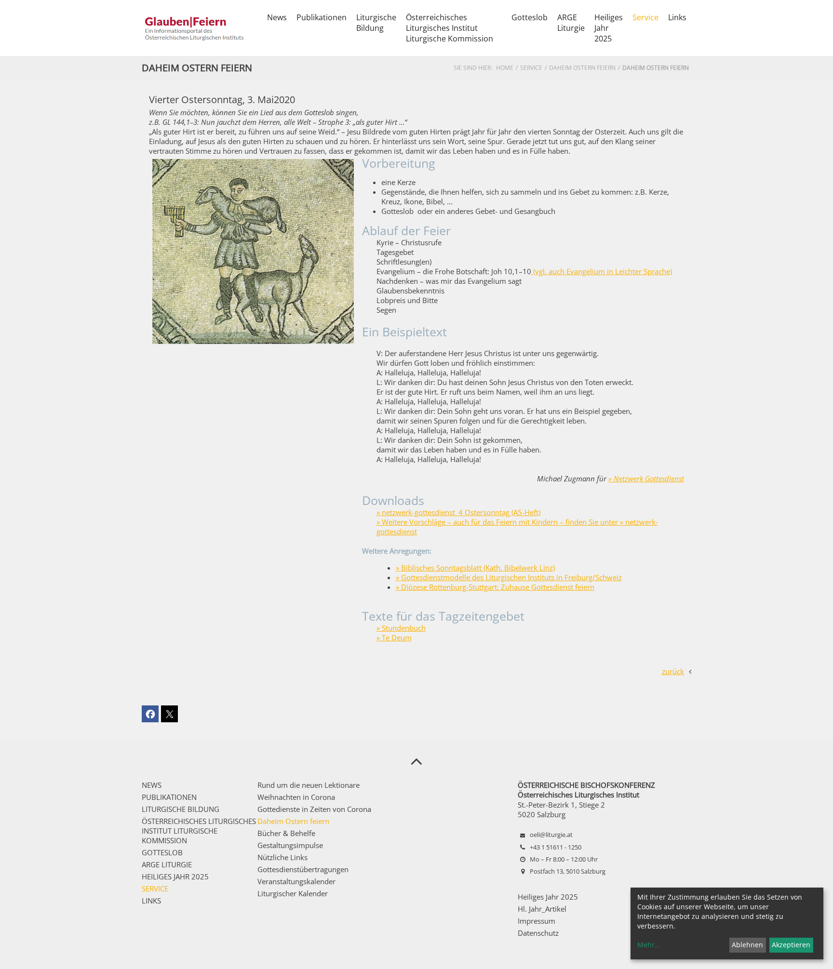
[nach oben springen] (416, 761)
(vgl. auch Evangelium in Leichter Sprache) (602, 271)
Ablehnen (747, 944)
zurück (673, 671)
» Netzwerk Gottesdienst (646, 478)
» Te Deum (394, 637)
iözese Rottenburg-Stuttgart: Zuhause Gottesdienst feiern (500, 587)
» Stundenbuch (401, 628)
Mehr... (648, 944)
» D (401, 587)
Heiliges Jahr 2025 (548, 897)
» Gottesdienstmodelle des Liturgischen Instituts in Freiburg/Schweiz (509, 577)
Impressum (536, 921)
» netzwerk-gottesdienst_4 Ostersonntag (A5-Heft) (458, 512)
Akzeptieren (791, 944)
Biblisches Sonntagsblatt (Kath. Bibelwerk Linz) (478, 567)
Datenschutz (538, 933)
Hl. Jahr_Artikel (542, 909)
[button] (150, 713)
